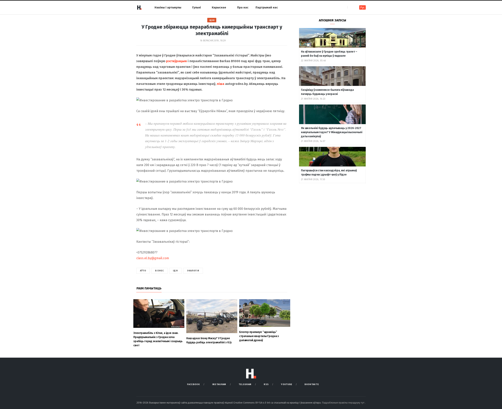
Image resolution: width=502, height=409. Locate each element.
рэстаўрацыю (176, 61)
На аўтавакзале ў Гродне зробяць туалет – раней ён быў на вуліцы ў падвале (329, 53)
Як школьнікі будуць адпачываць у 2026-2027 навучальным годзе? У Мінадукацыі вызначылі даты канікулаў (331, 132)
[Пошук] (350, 7)
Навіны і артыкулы (168, 7)
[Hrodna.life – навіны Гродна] (139, 7)
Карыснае (219, 7)
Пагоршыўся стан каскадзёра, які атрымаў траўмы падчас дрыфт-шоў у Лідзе (329, 172)
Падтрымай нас (267, 7)
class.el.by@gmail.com (152, 258)
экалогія (193, 270)
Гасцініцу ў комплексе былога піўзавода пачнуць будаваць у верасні (327, 92)
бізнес (159, 270)
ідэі (175, 270)
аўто (143, 270)
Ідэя (211, 20)
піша (220, 84)
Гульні (196, 7)
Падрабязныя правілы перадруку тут (343, 402)
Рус (362, 7)
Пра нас (242, 7)
